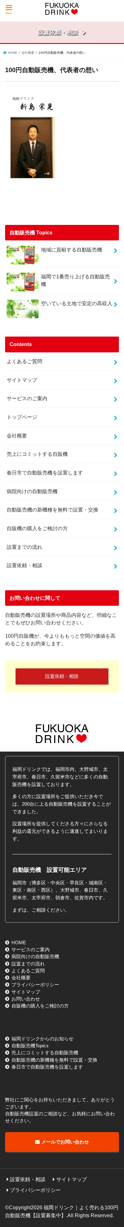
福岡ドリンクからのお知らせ (42, 1038)
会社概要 (17, 435)
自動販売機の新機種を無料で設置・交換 (52, 509)
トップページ (22, 417)
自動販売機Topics (30, 1045)
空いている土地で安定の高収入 (76, 303)
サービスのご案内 (27, 398)
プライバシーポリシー (35, 984)
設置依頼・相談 (24, 565)
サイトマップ (22, 380)
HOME (18, 942)
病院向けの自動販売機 (32, 491)
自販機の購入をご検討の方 (37, 528)
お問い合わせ (25, 998)
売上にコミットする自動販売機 (44, 1052)
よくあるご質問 (24, 361)
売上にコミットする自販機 (37, 454)
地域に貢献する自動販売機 (71, 249)
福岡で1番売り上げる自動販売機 (75, 280)
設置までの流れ (24, 547)
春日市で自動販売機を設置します (45, 472)
